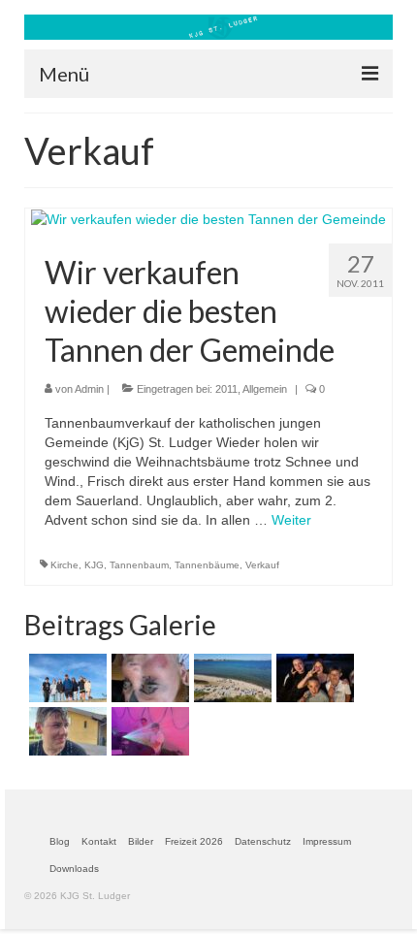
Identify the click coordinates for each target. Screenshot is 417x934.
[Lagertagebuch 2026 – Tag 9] (148, 731)
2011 (226, 389)
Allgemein (264, 389)
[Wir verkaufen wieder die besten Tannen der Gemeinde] (208, 218)
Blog (59, 841)
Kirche (64, 565)
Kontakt (98, 841)
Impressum (327, 841)
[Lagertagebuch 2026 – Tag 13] (65, 678)
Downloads (74, 868)
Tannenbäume (207, 565)
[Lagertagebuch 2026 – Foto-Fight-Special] (65, 731)
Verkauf (262, 565)
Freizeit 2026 (194, 841)
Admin (89, 389)
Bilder (140, 841)
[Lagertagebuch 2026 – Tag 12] (148, 678)
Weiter (291, 520)
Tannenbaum (139, 565)
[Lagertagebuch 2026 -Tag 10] (313, 678)
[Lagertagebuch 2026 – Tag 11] (230, 678)
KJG (94, 565)
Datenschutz (263, 841)
